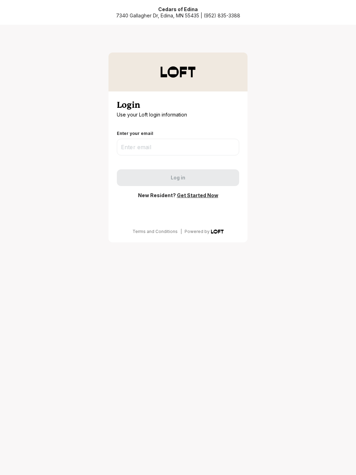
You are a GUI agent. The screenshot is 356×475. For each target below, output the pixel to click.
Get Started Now (197, 195)
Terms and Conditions (155, 231)
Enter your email (135, 133)
